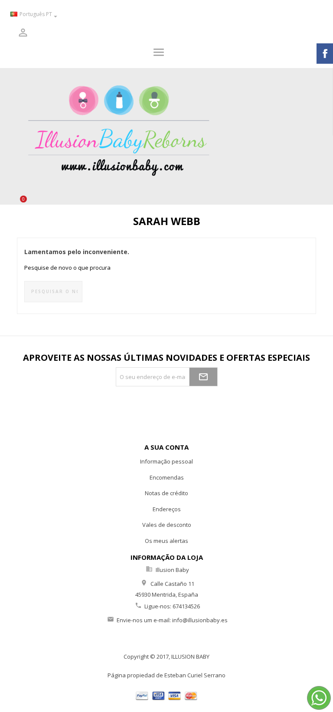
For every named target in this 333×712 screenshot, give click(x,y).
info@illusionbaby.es (200, 620)
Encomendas (167, 477)
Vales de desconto (166, 525)
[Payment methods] (166, 694)
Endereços (167, 509)
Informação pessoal (166, 461)
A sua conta (166, 447)
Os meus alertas (166, 541)
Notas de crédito (166, 493)
